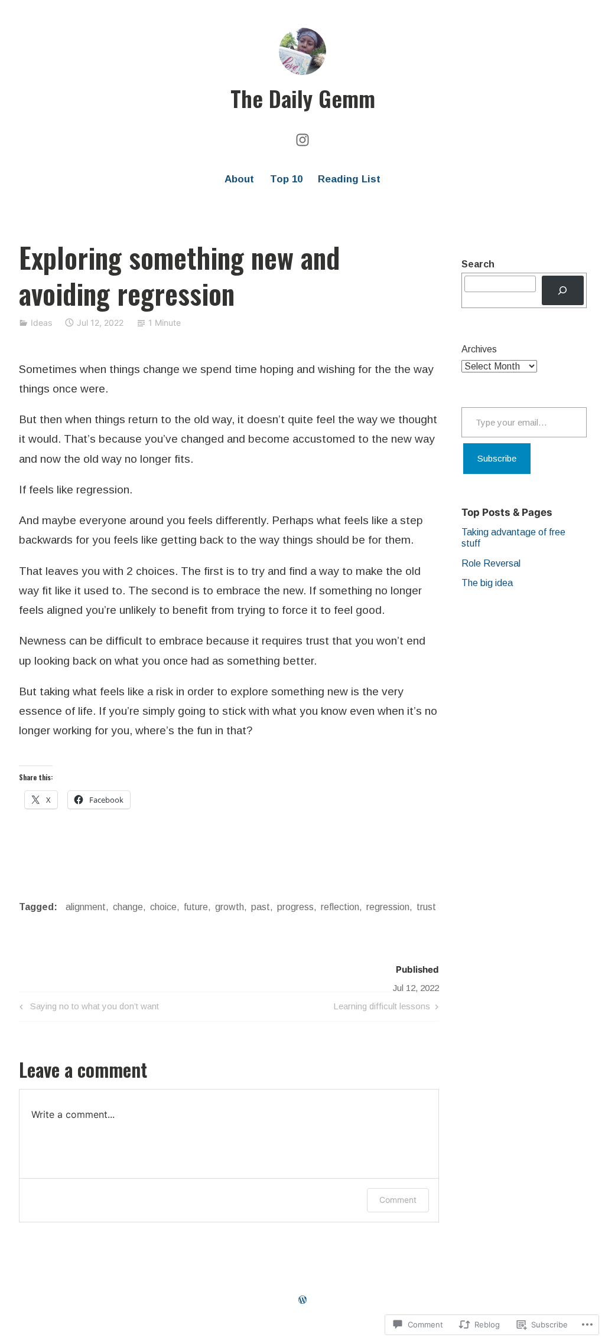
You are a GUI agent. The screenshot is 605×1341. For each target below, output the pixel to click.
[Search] (563, 290)
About (239, 179)
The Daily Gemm (302, 98)
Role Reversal (491, 563)
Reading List (349, 179)
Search (478, 264)
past (260, 907)
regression (387, 907)
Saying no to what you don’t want (87, 1008)
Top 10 (286, 179)
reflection (340, 907)
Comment (398, 1200)
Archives (479, 349)
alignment (86, 907)
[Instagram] (302, 138)
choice (163, 907)
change (128, 907)
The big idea (487, 583)
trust (426, 907)
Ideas (41, 323)
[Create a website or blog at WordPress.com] (302, 1300)
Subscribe (496, 458)
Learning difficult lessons (381, 1008)
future (196, 907)
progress (295, 907)
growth (229, 907)
